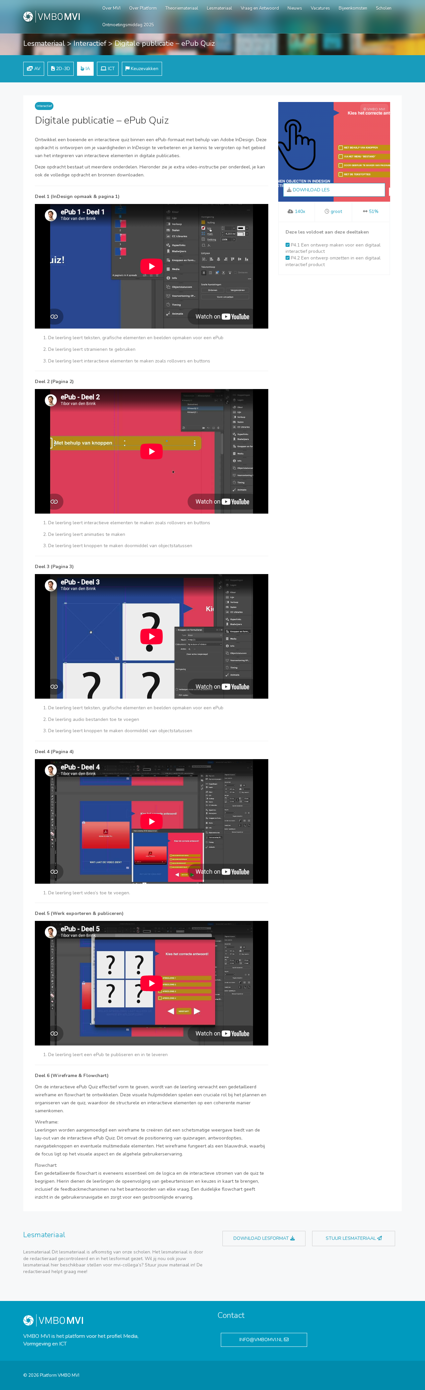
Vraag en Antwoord (260, 8)
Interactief (89, 44)
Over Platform (143, 8)
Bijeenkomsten (353, 8)
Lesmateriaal (219, 8)
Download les (311, 190)
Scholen (383, 8)
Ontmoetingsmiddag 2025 (128, 25)
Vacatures (320, 8)
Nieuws (295, 8)
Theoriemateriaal (181, 8)
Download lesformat (261, 1238)
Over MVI (111, 8)
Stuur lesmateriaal (351, 1238)
